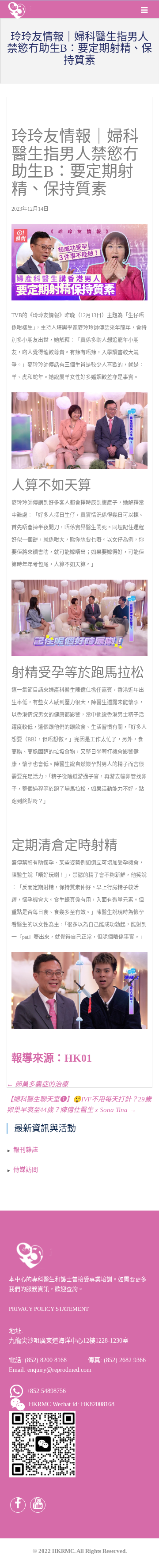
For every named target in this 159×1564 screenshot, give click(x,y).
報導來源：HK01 (51, 1058)
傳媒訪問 (25, 1169)
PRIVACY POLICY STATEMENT (49, 1309)
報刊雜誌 (25, 1149)
